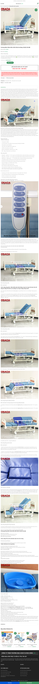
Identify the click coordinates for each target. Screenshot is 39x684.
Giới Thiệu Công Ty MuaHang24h (25, 670)
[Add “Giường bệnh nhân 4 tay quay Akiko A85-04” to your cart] (19, 642)
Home (1, 6)
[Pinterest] (7, 82)
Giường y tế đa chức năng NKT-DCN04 (32, 645)
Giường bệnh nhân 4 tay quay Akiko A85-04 (19, 645)
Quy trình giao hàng (23, 675)
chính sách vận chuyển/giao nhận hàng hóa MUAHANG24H (8, 676)
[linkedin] (8, 82)
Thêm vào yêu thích (8, 642)
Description (3, 87)
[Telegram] (10, 82)
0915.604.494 (29, 682)
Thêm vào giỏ (10, 62)
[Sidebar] (1, 206)
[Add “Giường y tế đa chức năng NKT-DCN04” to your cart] (31, 642)
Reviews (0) (3, 624)
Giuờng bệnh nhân (6, 6)
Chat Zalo (10, 682)
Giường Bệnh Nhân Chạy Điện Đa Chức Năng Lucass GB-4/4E (7, 645)
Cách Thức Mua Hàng (23, 673)
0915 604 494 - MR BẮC (19, 68)
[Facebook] (4, 82)
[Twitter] (6, 82)
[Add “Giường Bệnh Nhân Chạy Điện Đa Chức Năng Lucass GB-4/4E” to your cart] (6, 642)
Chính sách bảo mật (4, 670)
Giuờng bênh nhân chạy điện (14, 6)
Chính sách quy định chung (5, 673)
